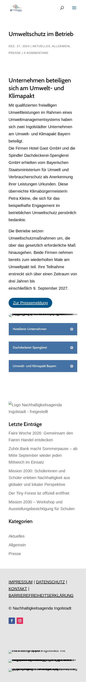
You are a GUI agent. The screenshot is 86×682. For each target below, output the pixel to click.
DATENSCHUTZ (50, 582)
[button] (7, 675)
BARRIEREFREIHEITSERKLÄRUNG (41, 595)
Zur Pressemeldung (30, 303)
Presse (15, 53)
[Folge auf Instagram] (20, 621)
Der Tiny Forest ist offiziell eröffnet (39, 493)
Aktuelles (41, 46)
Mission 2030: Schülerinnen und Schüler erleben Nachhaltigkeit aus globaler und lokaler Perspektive (39, 478)
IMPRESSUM (21, 582)
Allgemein (61, 46)
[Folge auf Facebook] (12, 621)
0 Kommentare (36, 53)
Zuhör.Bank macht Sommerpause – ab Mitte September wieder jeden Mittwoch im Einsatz (43, 455)
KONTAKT (18, 589)
